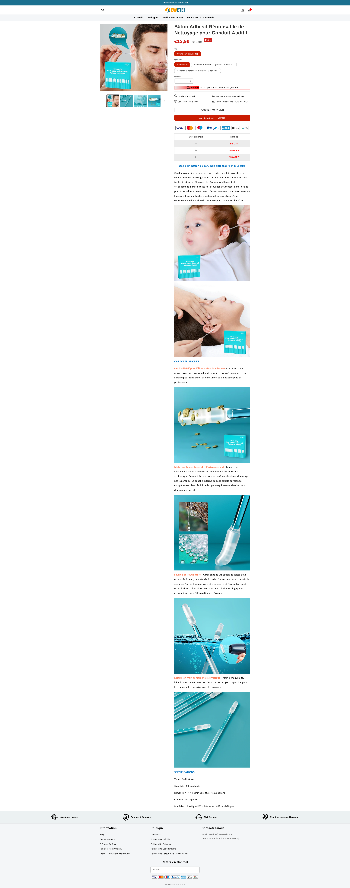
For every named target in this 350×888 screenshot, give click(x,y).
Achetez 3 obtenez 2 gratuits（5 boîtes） (197, 71)
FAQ (102, 834)
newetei (182, 884)
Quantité (177, 76)
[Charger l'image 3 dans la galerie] (140, 101)
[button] (103, 10)
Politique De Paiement (161, 844)
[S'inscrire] (196, 870)
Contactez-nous (107, 839)
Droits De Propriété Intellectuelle (115, 854)
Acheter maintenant (212, 118)
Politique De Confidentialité (163, 849)
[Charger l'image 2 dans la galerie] (126, 101)
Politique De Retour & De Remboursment (170, 854)
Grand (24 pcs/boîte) (187, 54)
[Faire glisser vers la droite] (164, 101)
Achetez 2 (182, 65)
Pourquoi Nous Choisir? (111, 849)
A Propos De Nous (108, 844)
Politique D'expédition (161, 839)
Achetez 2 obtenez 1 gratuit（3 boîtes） (214, 65)
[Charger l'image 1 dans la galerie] (113, 101)
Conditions (156, 834)
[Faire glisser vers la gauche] (103, 101)
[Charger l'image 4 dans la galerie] (154, 101)
